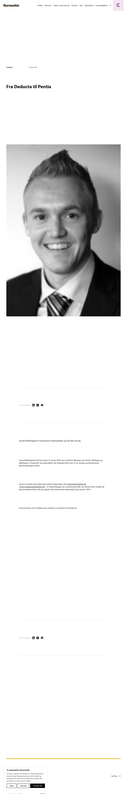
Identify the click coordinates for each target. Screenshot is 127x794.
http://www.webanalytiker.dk (32, 487)
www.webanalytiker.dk (76, 484)
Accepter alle (37, 786)
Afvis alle (23, 786)
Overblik (9, 67)
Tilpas (12, 786)
